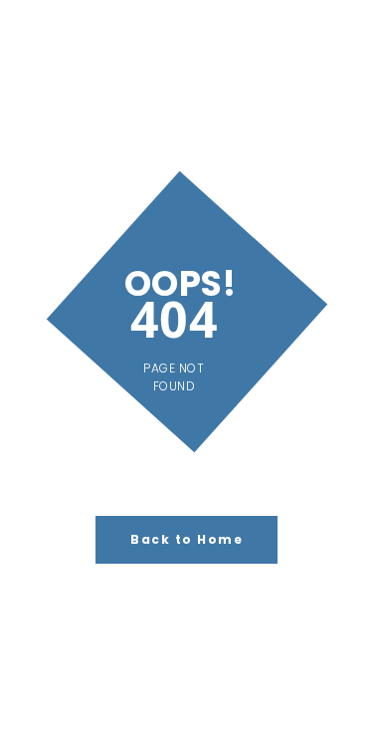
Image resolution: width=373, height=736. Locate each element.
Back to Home (186, 539)
